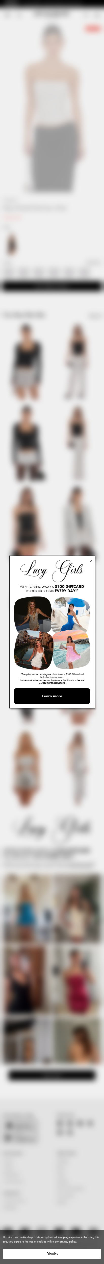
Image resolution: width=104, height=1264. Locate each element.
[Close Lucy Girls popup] (90, 560)
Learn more (52, 696)
